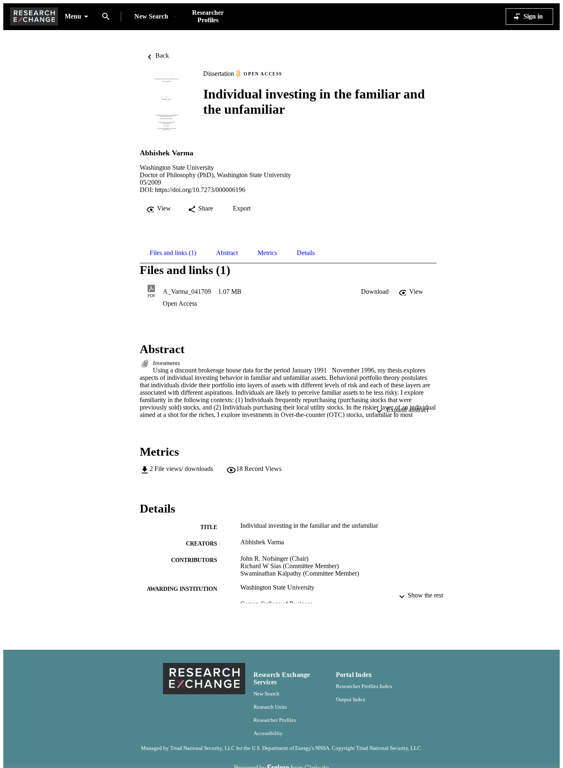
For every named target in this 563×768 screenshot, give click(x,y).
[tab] (173, 253)
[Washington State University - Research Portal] (34, 16)
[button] (375, 291)
